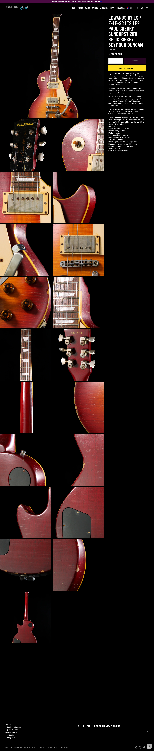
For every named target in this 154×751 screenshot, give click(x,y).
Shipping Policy (10, 738)
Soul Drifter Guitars (16, 747)
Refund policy (10, 735)
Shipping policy (64, 747)
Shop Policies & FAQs (12, 730)
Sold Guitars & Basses (13, 727)
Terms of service (53, 747)
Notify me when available (127, 68)
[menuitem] (73, 8)
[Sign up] (147, 731)
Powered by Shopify (29, 747)
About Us (8, 724)
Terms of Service (11, 732)
